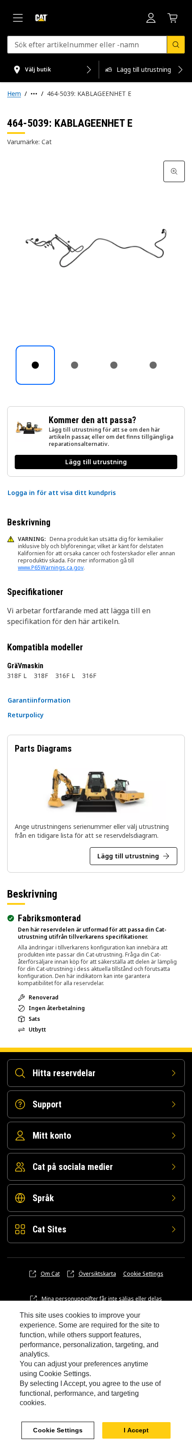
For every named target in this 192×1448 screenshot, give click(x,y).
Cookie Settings (143, 1273)
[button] (61, 493)
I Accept (136, 1430)
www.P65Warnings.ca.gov (50, 567)
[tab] (35, 365)
